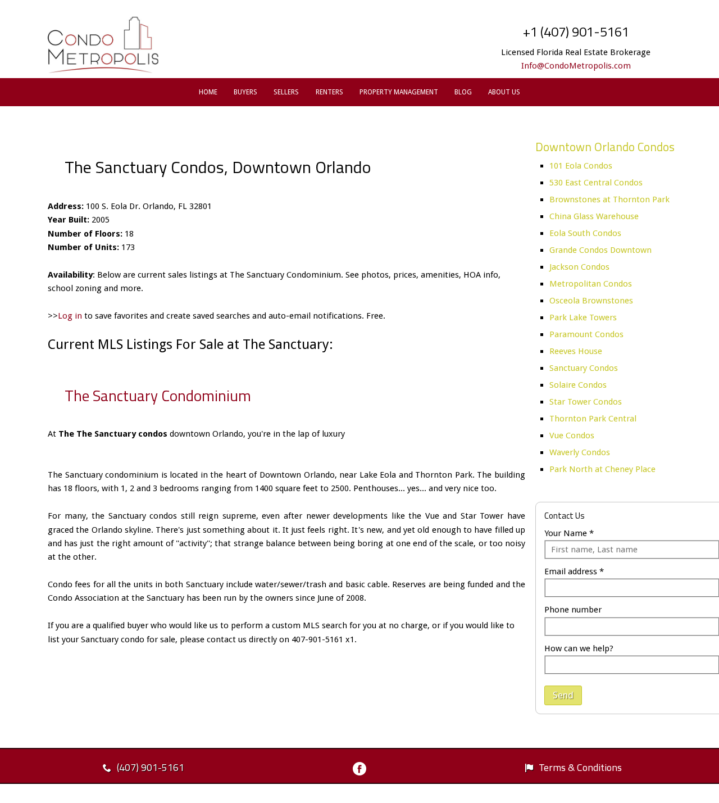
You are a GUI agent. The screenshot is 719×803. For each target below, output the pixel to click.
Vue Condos (571, 435)
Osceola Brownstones (591, 301)
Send (563, 695)
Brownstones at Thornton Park (609, 199)
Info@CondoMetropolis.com (576, 66)
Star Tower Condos (585, 402)
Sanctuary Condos (583, 368)
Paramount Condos (586, 334)
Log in (70, 316)
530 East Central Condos (596, 183)
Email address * (574, 571)
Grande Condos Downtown (600, 250)
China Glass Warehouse (594, 216)
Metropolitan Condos (590, 284)
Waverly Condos (579, 452)
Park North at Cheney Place (602, 469)
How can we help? (578, 648)
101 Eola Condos (580, 166)
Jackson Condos (579, 267)
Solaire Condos (578, 385)
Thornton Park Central (592, 419)
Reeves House (575, 351)
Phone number (573, 610)
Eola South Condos (585, 233)
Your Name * (569, 533)
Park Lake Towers (583, 317)
